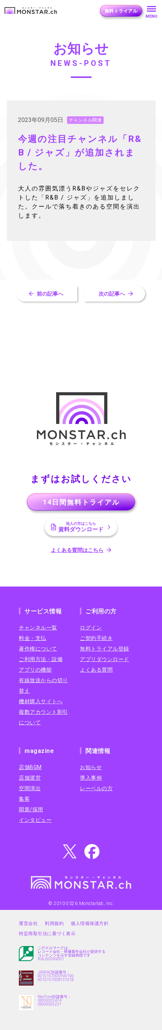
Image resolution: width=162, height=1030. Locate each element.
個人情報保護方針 (90, 923)
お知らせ (91, 767)
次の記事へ (112, 294)
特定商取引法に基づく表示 (47, 933)
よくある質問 (96, 670)
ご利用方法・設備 (41, 659)
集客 (24, 799)
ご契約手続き (96, 638)
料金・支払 (32, 638)
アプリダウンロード (104, 659)
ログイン (91, 628)
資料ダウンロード (81, 527)
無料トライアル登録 (104, 649)
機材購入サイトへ (41, 701)
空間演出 (30, 788)
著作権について (38, 649)
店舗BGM (30, 767)
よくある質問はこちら (77, 550)
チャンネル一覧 (38, 628)
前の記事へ (50, 294)
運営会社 (28, 923)
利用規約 (54, 923)
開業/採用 (31, 809)
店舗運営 (30, 778)
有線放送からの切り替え (43, 685)
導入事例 (91, 778)
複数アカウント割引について (43, 717)
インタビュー (35, 820)
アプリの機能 (35, 670)
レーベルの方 (96, 788)
